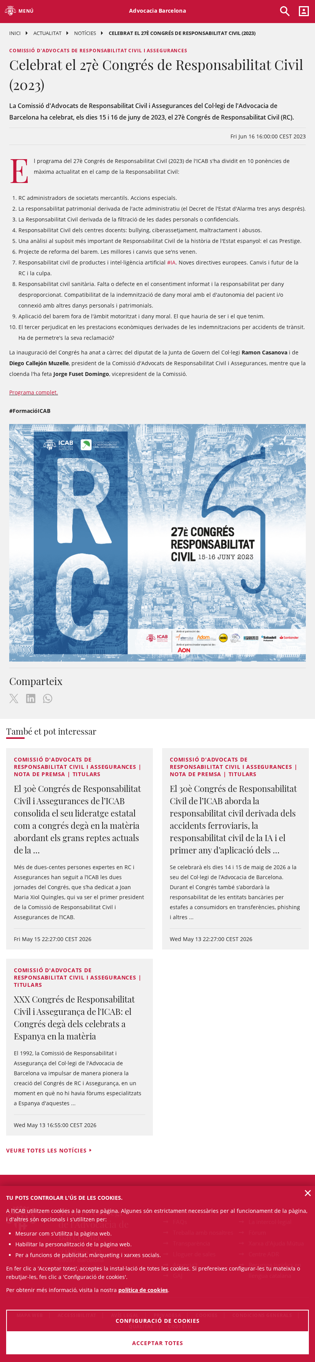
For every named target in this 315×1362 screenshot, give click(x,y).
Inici (15, 33)
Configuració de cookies (158, 1320)
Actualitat (47, 33)
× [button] (308, 1193)
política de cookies (143, 1290)
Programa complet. (33, 392)
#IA (171, 262)
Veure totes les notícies (46, 1150)
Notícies (85, 33)
